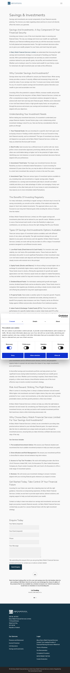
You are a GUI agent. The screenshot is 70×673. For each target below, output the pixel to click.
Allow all (57, 355)
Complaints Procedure (43, 653)
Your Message (14, 546)
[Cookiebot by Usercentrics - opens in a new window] (60, 316)
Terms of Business (42, 647)
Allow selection (35, 355)
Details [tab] (35, 321)
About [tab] (58, 321)
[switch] (26, 347)
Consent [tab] (12, 321)
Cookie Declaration (42, 659)
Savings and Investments (16, 649)
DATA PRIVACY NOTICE (43, 656)
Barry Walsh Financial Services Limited (23, 52)
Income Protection (14, 643)
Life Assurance (13, 646)
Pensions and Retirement (16, 640)
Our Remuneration (42, 650)
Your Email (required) (15, 531)
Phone (11, 538)
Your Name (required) (16, 524)
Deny (12, 355)
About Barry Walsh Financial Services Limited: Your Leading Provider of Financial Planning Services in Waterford (48, 642)
